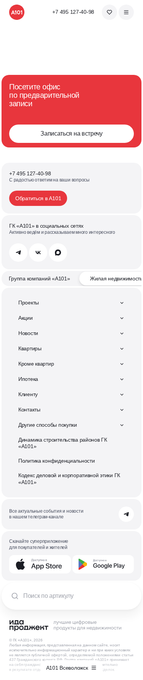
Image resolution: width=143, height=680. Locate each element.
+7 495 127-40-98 (73, 12)
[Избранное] (109, 12)
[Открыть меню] (126, 12)
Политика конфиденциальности (56, 461)
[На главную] (16, 12)
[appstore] (40, 564)
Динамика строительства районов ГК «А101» (62, 443)
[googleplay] (103, 564)
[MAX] (58, 252)
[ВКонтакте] (38, 252)
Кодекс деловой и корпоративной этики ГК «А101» (69, 478)
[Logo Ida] (65, 625)
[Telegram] (18, 252)
